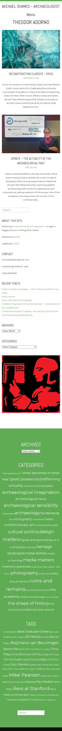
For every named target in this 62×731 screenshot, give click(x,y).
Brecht (21, 649)
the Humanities (51, 597)
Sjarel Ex (34, 695)
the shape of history (28, 603)
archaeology (27, 512)
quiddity (53, 573)
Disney (6, 664)
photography (24, 572)
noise (44, 567)
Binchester (45, 637)
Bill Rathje (33, 636)
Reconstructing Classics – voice (31, 74)
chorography (23, 519)
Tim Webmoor (50, 700)
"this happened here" (11, 473)
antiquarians (30, 486)
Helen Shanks (42, 665)
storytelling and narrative (38, 590)
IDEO (51, 665)
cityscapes (37, 519)
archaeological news (30, 499)
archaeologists (8, 514)
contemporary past (46, 525)
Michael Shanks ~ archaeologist (31, 6)
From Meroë (8, 296)
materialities (36, 553)
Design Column (48, 659)
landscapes (16, 553)
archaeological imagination (31, 492)
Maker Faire (50, 669)
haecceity (31, 547)
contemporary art (19, 525)
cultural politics (23, 531)
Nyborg (31, 681)
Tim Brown (36, 699)
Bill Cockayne (19, 637)
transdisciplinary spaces (37, 609)
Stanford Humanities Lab (48, 695)
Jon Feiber (30, 669)
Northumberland (17, 682)
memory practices (16, 566)
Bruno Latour (43, 649)
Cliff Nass (54, 654)
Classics (48, 519)
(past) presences (25, 479)
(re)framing (50, 479)
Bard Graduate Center (33, 631)
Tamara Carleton (18, 699)
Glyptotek (32, 665)
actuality (16, 485)
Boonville (10, 649)
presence (43, 573)
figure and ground (34, 540)
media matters (38, 559)
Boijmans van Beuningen (34, 642)
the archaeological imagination (28, 226)
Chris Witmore (21, 654)
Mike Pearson (25, 675)
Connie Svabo (13, 659)
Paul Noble (44, 682)
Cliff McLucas (39, 654)
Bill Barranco (8, 637)
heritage (44, 546)
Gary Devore (19, 664)
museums (36, 567)
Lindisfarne (40, 669)
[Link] (17, 237)
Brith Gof (30, 649)
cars (11, 519)
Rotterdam (22, 694)
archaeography (45, 485)
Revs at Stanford (20, 581)
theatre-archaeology (32, 596)
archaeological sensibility (31, 505)
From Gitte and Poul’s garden (17, 300)
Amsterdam (10, 632)
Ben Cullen (54, 632)
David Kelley (30, 659)
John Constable (16, 669)
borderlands (50, 513)
